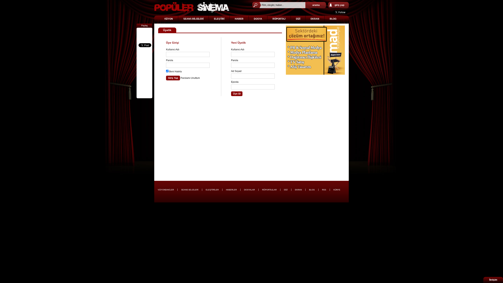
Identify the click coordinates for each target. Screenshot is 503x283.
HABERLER (231, 190)
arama (316, 5)
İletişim (493, 279)
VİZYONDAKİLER (166, 190)
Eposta (235, 82)
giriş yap (339, 5)
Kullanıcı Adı (172, 49)
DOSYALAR (249, 190)
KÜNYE (336, 190)
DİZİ (298, 18)
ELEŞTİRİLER (212, 190)
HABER (239, 18)
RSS (324, 190)
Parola (169, 60)
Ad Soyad (236, 71)
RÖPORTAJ (279, 18)
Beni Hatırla (175, 71)
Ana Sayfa (191, 7)
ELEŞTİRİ (219, 18)
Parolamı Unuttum (190, 78)
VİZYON (168, 18)
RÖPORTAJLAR (269, 190)
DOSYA (258, 18)
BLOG (333, 18)
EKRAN (315, 18)
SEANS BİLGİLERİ (193, 18)
